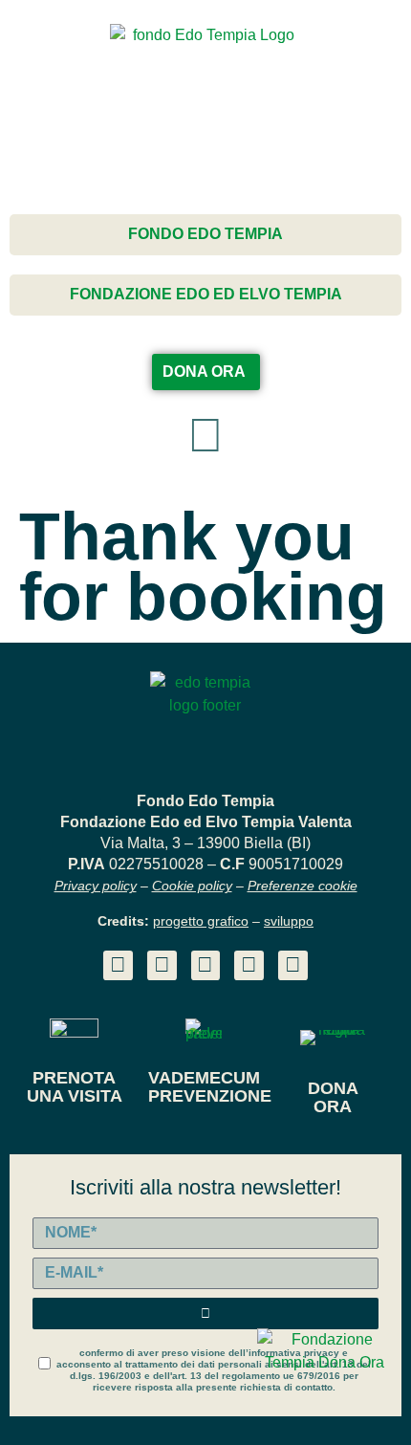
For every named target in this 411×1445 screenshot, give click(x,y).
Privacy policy (95, 885)
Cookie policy (192, 885)
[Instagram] (206, 965)
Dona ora (333, 1097)
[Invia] (205, 1313)
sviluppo (289, 921)
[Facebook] (162, 965)
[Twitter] (249, 965)
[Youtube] (293, 965)
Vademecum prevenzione (209, 1087)
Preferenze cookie (302, 885)
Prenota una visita (74, 1087)
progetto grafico (201, 921)
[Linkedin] (118, 965)
